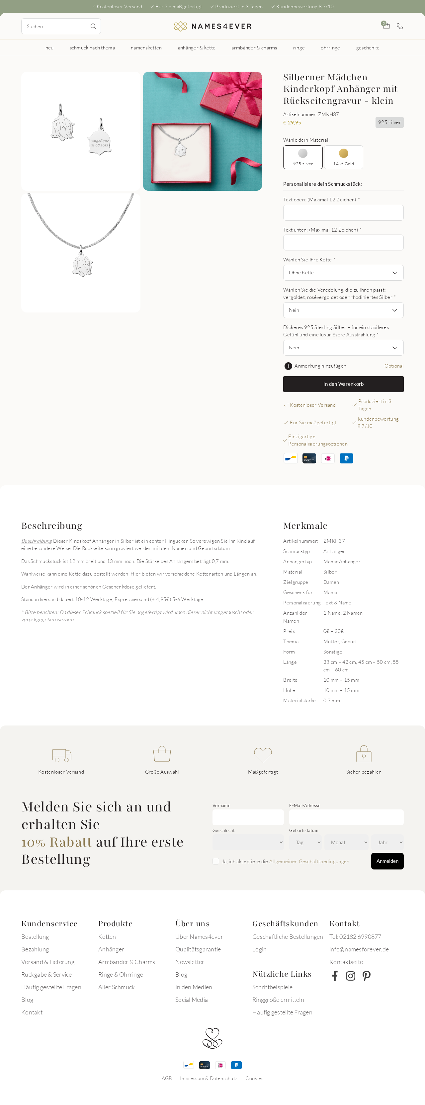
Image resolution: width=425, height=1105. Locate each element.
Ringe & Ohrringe (120, 974)
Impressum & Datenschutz (208, 1078)
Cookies (254, 1078)
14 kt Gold (343, 163)
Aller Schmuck (116, 987)
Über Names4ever (199, 936)
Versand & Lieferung (47, 961)
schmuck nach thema (92, 47)
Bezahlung (35, 949)
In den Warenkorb (343, 384)
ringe (299, 47)
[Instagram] (350, 976)
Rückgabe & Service (46, 974)
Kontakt (31, 1012)
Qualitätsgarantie (198, 949)
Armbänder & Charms (126, 961)
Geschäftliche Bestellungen (287, 936)
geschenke (368, 47)
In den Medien (193, 987)
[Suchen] (93, 26)
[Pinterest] (366, 976)
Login (259, 949)
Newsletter (190, 961)
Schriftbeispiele (272, 987)
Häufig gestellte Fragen (51, 987)
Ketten (107, 936)
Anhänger (111, 949)
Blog (27, 999)
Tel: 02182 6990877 (355, 936)
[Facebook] (334, 976)
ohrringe (330, 47)
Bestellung (35, 936)
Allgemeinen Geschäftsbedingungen (309, 861)
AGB (167, 1078)
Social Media (191, 999)
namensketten (146, 47)
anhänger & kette (197, 47)
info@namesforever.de (359, 949)
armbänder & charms (254, 47)
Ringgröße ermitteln (278, 999)
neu (49, 47)
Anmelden (387, 861)
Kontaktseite (346, 961)
